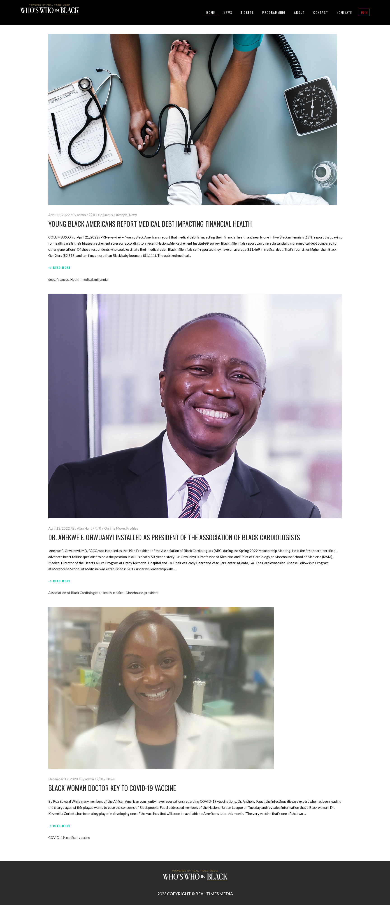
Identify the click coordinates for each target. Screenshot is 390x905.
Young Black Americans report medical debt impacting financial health (150, 224)
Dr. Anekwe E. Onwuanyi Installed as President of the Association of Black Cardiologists (174, 537)
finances (62, 279)
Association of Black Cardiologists (74, 593)
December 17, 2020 (63, 779)
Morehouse (134, 593)
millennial (101, 279)
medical (87, 279)
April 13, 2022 (59, 528)
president (151, 593)
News (133, 215)
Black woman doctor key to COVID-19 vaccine (112, 788)
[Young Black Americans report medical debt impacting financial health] (192, 119)
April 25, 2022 (59, 215)
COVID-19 (56, 837)
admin (81, 215)
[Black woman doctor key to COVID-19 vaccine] (161, 688)
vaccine (84, 837)
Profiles (132, 528)
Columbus (105, 215)
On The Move (114, 528)
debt (51, 279)
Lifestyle (121, 215)
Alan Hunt (84, 528)
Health (75, 279)
